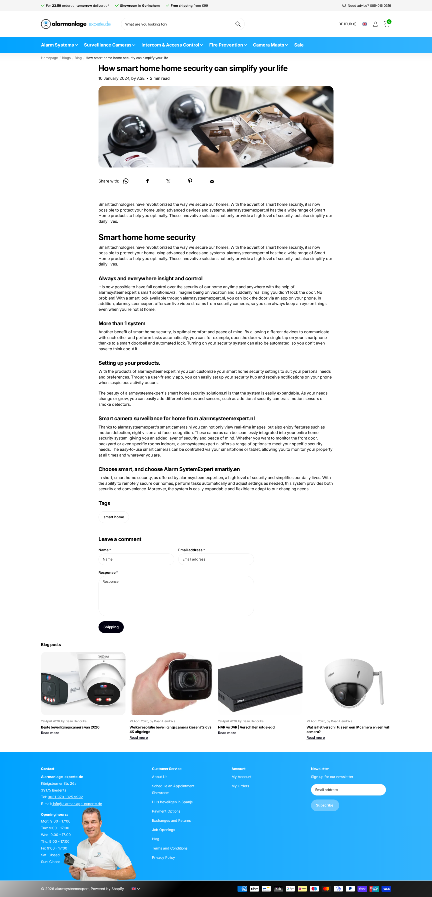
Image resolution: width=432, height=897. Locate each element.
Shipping (111, 627)
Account (239, 768)
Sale (299, 45)
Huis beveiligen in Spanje (172, 802)
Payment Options (166, 811)
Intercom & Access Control (170, 45)
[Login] (375, 24)
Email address (191, 550)
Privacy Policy (163, 857)
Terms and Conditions (170, 848)
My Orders (240, 786)
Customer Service (167, 768)
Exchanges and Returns (171, 820)
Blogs (66, 58)
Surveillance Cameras (108, 45)
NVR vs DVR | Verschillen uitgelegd (246, 727)
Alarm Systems (57, 45)
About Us (159, 776)
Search (238, 24)
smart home (114, 517)
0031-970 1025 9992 (65, 797)
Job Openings (163, 830)
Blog (78, 58)
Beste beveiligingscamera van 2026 (70, 727)
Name (104, 550)
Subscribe (325, 805)
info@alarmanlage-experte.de (77, 804)
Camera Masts (268, 45)
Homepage (49, 58)
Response (108, 572)
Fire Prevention (226, 45)
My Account (242, 776)
